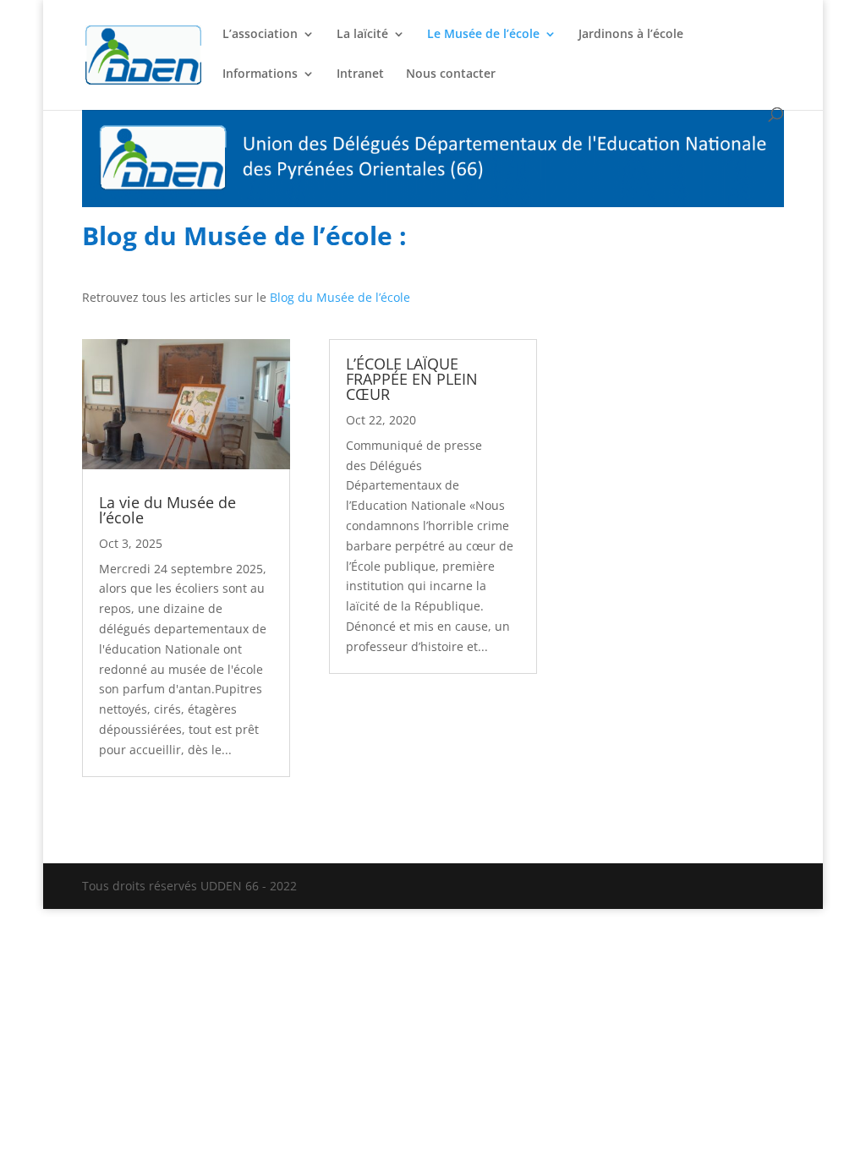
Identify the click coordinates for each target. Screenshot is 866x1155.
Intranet (360, 74)
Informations (260, 74)
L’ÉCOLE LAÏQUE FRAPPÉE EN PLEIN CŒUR (412, 378)
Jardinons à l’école (630, 34)
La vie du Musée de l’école (167, 510)
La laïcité (362, 34)
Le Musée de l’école (483, 34)
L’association (260, 34)
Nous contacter (451, 74)
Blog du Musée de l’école (340, 297)
